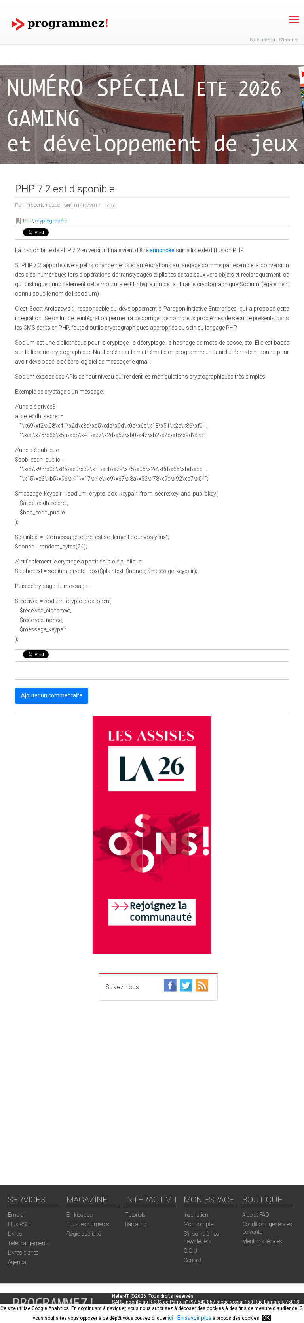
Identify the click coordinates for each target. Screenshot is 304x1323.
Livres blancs (23, 1253)
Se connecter (263, 40)
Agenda (17, 1262)
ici (170, 1318)
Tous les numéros (87, 1224)
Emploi (16, 1215)
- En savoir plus (192, 1318)
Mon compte (198, 1224)
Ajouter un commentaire (51, 695)
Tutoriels (135, 1215)
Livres (15, 1234)
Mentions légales (262, 1241)
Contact (192, 1260)
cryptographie (51, 221)
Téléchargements (28, 1243)
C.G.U (190, 1251)
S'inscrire (288, 40)
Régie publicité (83, 1234)
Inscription (196, 1215)
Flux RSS (18, 1224)
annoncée (162, 250)
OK (266, 1318)
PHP (28, 221)
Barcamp (135, 1224)
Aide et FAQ (255, 1215)
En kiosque (79, 1215)
